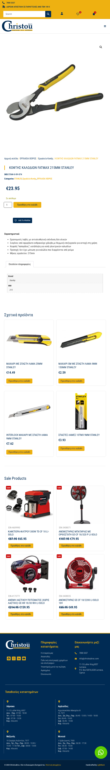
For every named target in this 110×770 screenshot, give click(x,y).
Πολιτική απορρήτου (53, 765)
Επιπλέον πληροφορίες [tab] (20, 264)
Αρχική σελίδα (11, 158)
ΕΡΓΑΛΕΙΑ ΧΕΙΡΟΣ (28, 158)
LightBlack (101, 765)
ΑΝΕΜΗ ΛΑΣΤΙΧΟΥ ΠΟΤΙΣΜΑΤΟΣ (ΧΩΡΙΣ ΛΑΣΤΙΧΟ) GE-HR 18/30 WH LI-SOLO (28, 601)
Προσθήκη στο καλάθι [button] (19, 381)
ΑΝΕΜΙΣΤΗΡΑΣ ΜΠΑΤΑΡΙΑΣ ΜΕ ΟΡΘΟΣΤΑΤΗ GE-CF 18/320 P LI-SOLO (78, 533)
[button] (100, 47)
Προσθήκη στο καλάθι (27, 204)
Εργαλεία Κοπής (45, 158)
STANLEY (18, 178)
